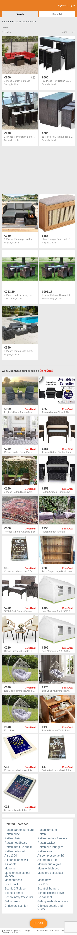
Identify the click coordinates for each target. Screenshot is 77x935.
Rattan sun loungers (50, 846)
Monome (10, 868)
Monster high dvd (48, 868)
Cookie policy (59, 930)
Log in (28, 930)
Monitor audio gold (49, 864)
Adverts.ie (16, 6)
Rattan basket (46, 842)
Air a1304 (10, 855)
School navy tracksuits (18, 897)
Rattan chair (12, 838)
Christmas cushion (16, 905)
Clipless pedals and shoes (50, 907)
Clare (21, 298)
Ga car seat (44, 897)
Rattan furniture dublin (18, 846)
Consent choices (10, 932)
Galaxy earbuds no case (52, 901)
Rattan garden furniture (19, 829)
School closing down (50, 892)
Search (20, 14)
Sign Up (62, 5)
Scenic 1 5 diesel (15, 888)
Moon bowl (44, 879)
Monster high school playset (17, 874)
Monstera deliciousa (50, 872)
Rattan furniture (47, 829)
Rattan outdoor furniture (52, 838)
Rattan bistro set (14, 851)
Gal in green (12, 901)
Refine (64, 32)
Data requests (42, 930)
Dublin (14, 84)
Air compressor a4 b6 (50, 855)
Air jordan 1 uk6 (47, 859)
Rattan (41, 834)
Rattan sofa (44, 851)
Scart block (11, 884)
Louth (54, 84)
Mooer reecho (13, 879)
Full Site (6, 930)
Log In (72, 5)
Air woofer (10, 864)
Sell (40, 923)
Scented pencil (13, 892)
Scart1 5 (42, 884)
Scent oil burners (48, 888)
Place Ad (57, 14)
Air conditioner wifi (16, 859)
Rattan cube (12, 834)
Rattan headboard (15, 842)
